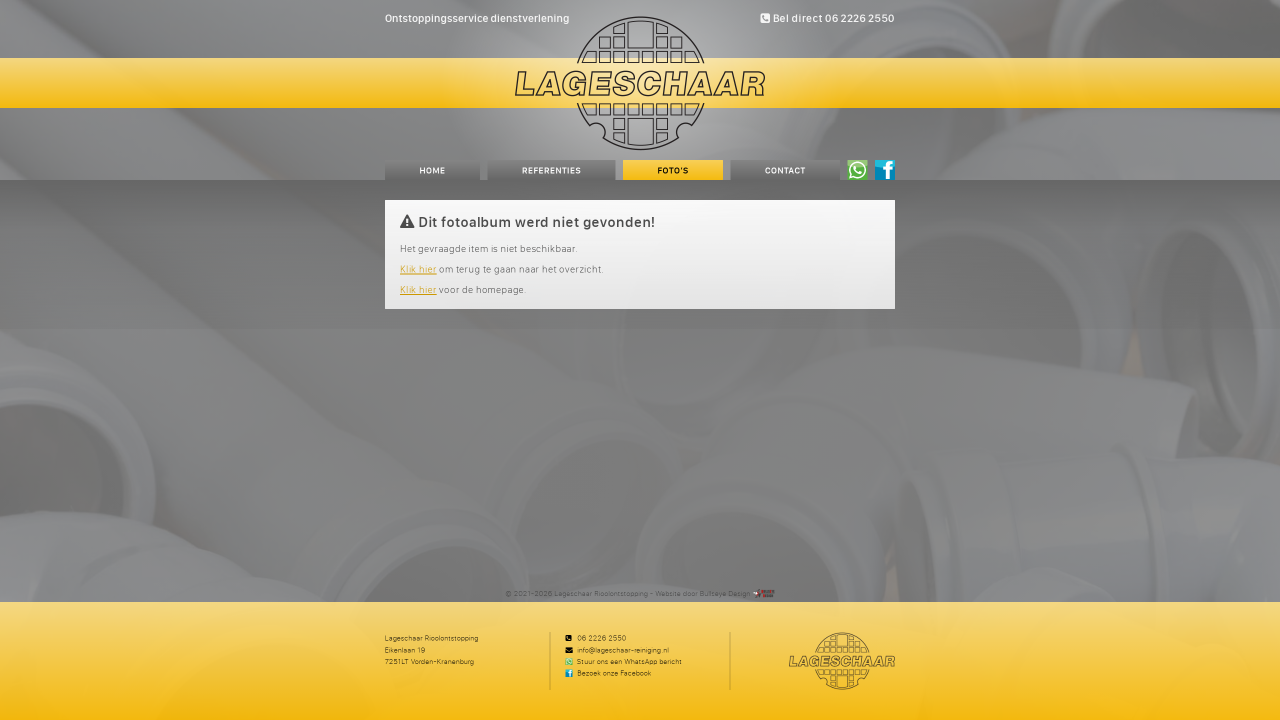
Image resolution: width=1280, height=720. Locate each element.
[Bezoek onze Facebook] (885, 170)
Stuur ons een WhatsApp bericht (629, 661)
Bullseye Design (725, 593)
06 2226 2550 (602, 637)
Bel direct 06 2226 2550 (832, 18)
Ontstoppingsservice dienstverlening (477, 18)
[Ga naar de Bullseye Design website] (764, 593)
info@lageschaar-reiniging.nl (623, 649)
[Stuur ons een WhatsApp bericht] (858, 170)
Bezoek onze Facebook (615, 673)
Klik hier (418, 268)
